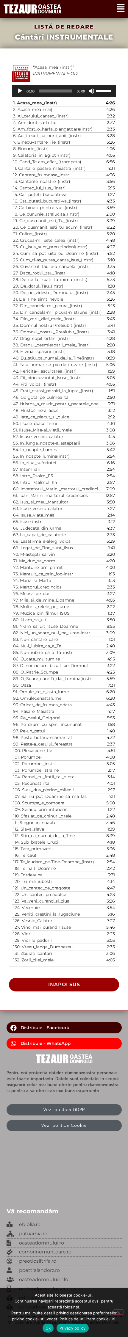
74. (32, 580)
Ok (48, 1328)
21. (30, 233)
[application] (64, 91)
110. (42, 816)
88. (35, 672)
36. (51, 332)
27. (40, 273)
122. (39, 894)
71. (34, 561)
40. (53, 358)
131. (32, 953)
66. (37, 528)
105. (31, 783)
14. (39, 188)
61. (50, 495)
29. (38, 286)
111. (34, 822)
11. (49, 168)
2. (32, 109)
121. (41, 888)
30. (50, 292)
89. (53, 678)
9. (42, 155)
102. (33, 763)
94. (33, 711)
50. (35, 423)
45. (53, 390)
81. (45, 626)
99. (43, 744)
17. (45, 207)
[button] (64, 1027)
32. (47, 305)
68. (42, 541)
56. (34, 462)
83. (35, 639)
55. (41, 456)
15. (39, 194)
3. (41, 116)
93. (42, 704)
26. (51, 266)
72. (38, 567)
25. (53, 260)
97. (29, 731)
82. (51, 632)
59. (35, 482)
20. (52, 227)
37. (41, 338)
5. (53, 129)
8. (31, 148)
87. (50, 665)
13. (41, 181)
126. (32, 920)
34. (44, 318)
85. (43, 652)
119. (28, 875)
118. (34, 868)
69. (43, 547)
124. (26, 907)
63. (38, 508)
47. (58, 404)
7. (41, 142)
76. (31, 593)
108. (38, 803)
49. (41, 417)
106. (43, 790)
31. (38, 299)
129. (32, 940)
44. (34, 384)
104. (44, 776)
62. (40, 502)
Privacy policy (73, 1328)
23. (50, 246)
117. (53, 861)
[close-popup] (64, 1243)
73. (43, 574)
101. (27, 757)
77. (43, 600)
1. (35, 103)
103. (36, 770)
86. (36, 659)
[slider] (104, 90)
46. (40, 397)
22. (46, 240)
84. (37, 646)
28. (50, 279)
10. (47, 161)
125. (46, 914)
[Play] (20, 91)
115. (33, 848)
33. (57, 312)
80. (29, 619)
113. (44, 835)
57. (26, 469)
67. (39, 534)
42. (45, 371)
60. (58, 489)
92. (37, 698)
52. (38, 436)
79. (41, 613)
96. (47, 724)
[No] (118, 1312)
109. (40, 809)
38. (51, 345)
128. (22, 933)
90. (22, 685)
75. (37, 587)
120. (32, 881)
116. (25, 855)
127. (42, 927)
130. (43, 947)
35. (49, 325)
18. (46, 214)
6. (47, 135)
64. (33, 515)
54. (36, 449)
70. (34, 554)
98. (42, 737)
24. (55, 253)
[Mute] (91, 91)
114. (36, 842)
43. (47, 377)
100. (32, 750)
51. (42, 430)
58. (33, 475)
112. (28, 829)
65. (27, 521)
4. (35, 122)
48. (35, 410)
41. (55, 364)
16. (47, 201)
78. (41, 606)
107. (50, 796)
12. (41, 175)
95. (36, 718)
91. (41, 691)
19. (45, 220)
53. (46, 443)
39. (39, 351)
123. (41, 901)
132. (33, 960)
